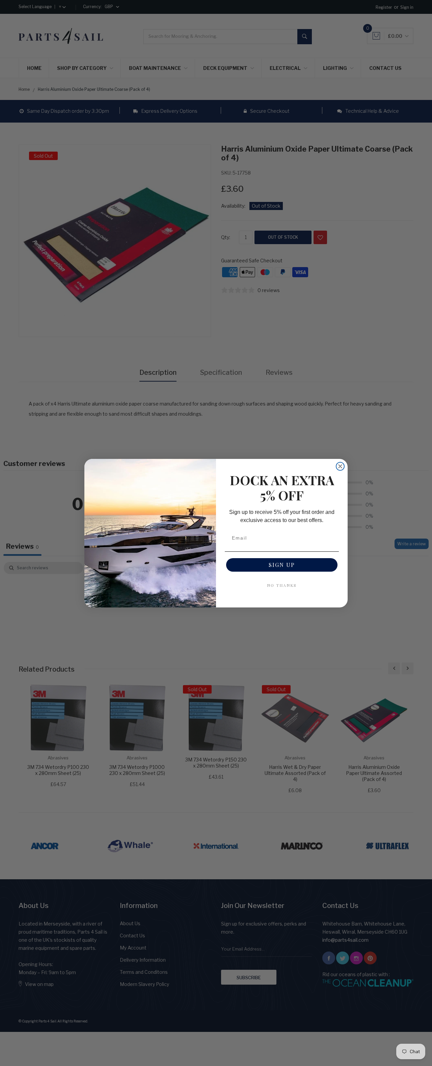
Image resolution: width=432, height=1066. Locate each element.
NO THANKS (282, 585)
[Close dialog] (340, 466)
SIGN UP (282, 564)
